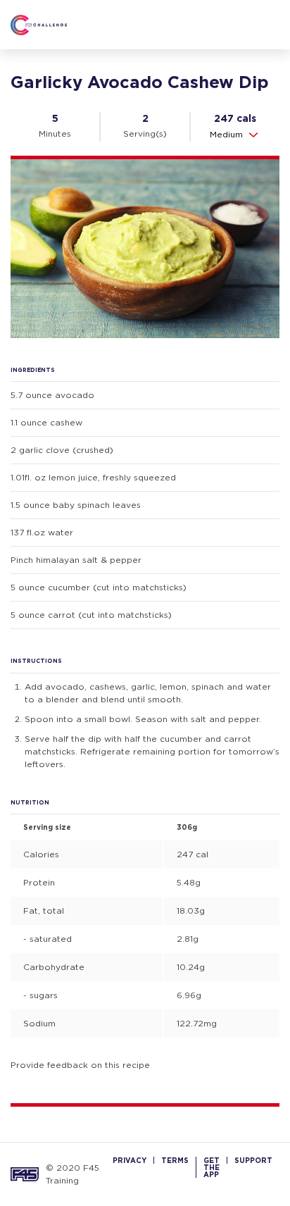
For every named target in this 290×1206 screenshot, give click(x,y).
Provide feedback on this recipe (80, 1064)
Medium (226, 134)
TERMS (175, 1160)
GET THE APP (211, 1167)
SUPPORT (253, 1160)
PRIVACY (129, 1160)
